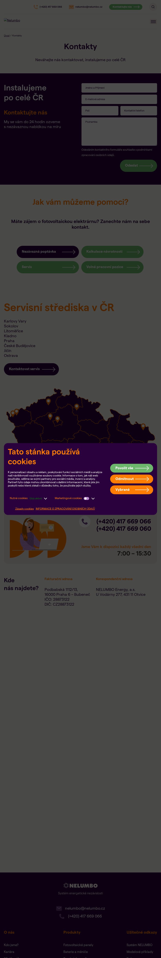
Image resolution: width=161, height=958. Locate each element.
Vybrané (122, 489)
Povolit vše (124, 468)
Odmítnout (124, 478)
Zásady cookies (24, 509)
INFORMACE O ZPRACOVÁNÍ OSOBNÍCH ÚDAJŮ (65, 509)
